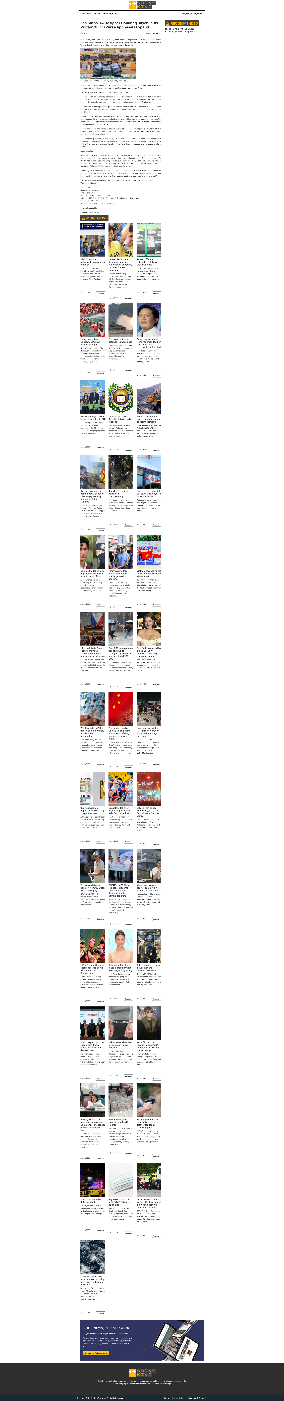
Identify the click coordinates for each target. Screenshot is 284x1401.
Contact (202, 1398)
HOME (82, 14)
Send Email (90, 193)
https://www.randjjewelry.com (97, 92)
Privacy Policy (178, 1398)
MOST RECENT (93, 14)
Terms (166, 1398)
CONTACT (113, 14)
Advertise (192, 1398)
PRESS (105, 14)
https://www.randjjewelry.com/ (101, 203)
